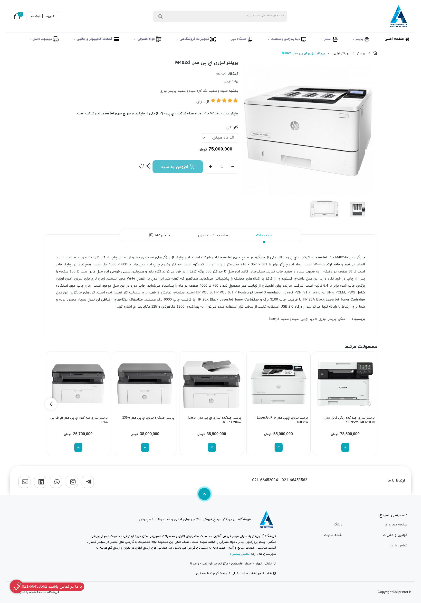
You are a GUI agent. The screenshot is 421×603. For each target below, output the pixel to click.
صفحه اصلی (394, 38)
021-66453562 (294, 480)
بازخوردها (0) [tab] (159, 235)
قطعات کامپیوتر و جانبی (95, 39)
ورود (49, 16)
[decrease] (233, 167)
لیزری (322, 319)
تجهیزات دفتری (43, 39)
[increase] (210, 167)
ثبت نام (35, 16)
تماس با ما (398, 545)
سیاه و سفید (218, 91)
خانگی (341, 319)
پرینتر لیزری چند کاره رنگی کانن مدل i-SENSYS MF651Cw (348, 420)
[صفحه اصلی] (375, 53)
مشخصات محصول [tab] (213, 235)
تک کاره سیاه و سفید (192, 91)
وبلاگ (338, 524)
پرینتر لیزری (341, 53)
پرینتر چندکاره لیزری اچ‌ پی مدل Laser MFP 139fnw (214, 420)
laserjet (274, 319)
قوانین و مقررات (395, 535)
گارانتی (232, 127)
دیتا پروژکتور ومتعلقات (286, 39)
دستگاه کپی (238, 39)
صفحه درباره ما (395, 524)
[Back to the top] (204, 494)
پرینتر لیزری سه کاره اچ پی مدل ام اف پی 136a (79, 420)
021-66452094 (265, 480)
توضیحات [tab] (264, 235)
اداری (313, 319)
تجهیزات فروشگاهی (195, 39)
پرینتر (360, 39)
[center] (160, 16)
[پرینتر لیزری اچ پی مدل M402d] (266, 519)
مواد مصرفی (146, 39)
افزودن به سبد (175, 167)
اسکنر (328, 39)
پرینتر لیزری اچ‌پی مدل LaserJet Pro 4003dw (282, 420)
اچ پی (227, 81)
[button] (51, 404)
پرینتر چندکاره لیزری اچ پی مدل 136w (148, 418)
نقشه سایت (333, 535)
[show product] (345, 447)
